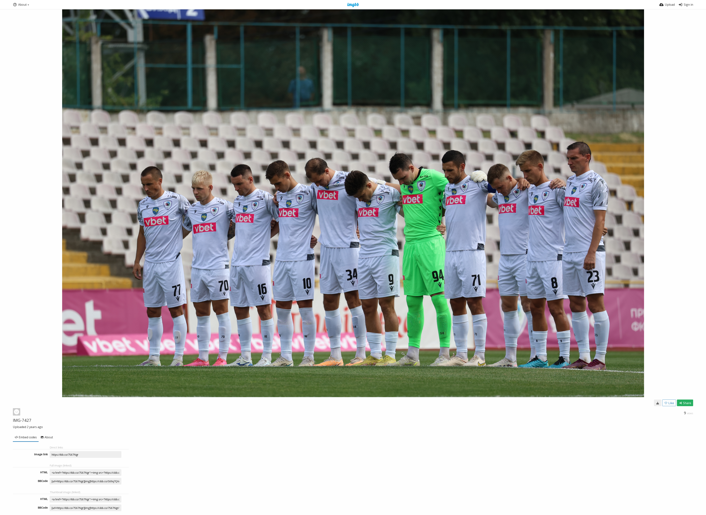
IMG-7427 (22, 420)
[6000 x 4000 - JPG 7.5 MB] (657, 403)
